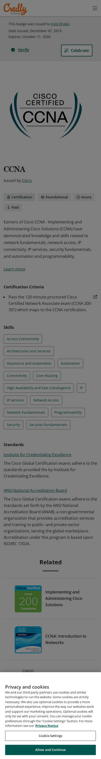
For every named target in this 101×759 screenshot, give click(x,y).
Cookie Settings (50, 735)
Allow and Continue (50, 749)
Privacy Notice (46, 725)
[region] (50, 715)
